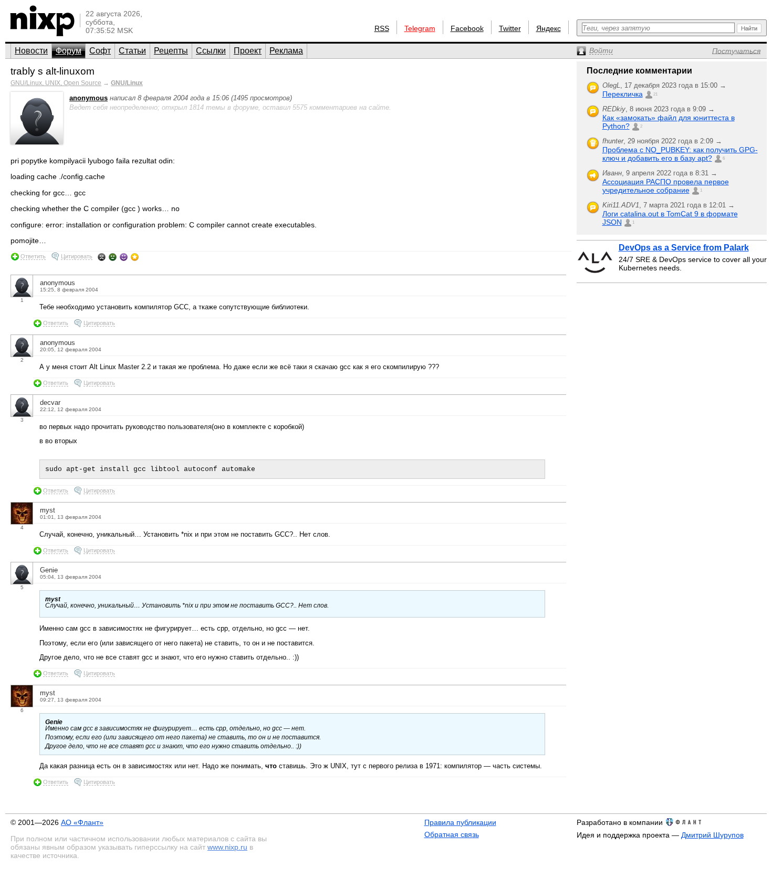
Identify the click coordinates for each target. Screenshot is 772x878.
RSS (381, 28)
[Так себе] (113, 257)
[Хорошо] (124, 257)
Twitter (510, 28)
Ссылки (211, 50)
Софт (100, 50)
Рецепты (171, 50)
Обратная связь (451, 834)
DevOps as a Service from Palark (684, 247)
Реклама (286, 50)
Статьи (132, 50)
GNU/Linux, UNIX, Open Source (56, 83)
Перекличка (622, 94)
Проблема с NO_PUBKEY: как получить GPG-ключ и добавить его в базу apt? (680, 153)
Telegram (419, 28)
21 (655, 94)
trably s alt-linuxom (53, 71)
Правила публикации (460, 822)
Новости (31, 50)
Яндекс (548, 28)
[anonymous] (37, 142)
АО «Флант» (82, 822)
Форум (68, 50)
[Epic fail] (102, 257)
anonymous (88, 98)
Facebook (467, 28)
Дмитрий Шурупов (712, 835)
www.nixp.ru (227, 847)
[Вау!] (135, 257)
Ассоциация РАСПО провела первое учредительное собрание (665, 185)
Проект (248, 50)
